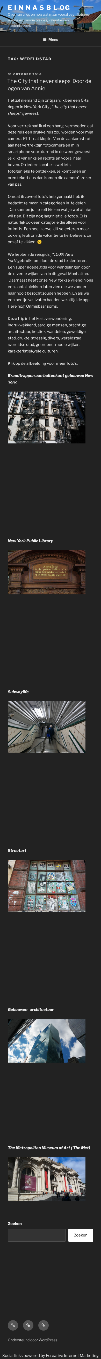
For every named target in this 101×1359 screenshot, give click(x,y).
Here (12, 306)
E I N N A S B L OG (39, 7)
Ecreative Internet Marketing (72, 1355)
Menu (53, 39)
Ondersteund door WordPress (32, 1340)
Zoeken (15, 1223)
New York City (36, 107)
